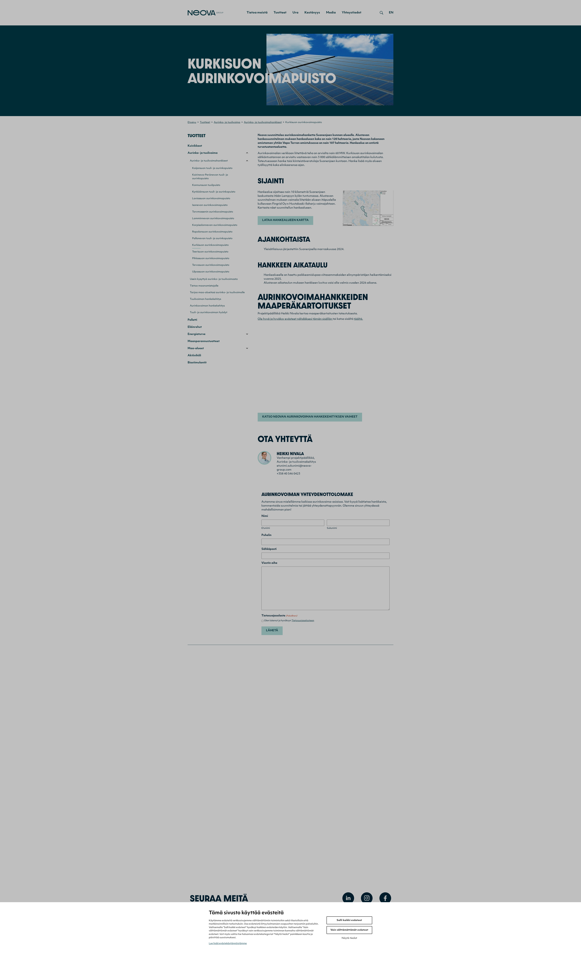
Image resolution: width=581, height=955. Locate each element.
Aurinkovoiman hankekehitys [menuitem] (207, 306)
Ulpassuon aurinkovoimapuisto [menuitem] (210, 272)
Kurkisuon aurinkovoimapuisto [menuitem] (210, 245)
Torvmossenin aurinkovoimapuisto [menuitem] (212, 212)
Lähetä (272, 630)
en (391, 12)
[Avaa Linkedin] (348, 898)
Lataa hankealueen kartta (285, 220)
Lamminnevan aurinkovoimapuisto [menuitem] (213, 218)
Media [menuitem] (331, 12)
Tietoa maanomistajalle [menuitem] (204, 286)
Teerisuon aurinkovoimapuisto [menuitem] (210, 252)
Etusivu (192, 122)
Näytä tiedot (349, 938)
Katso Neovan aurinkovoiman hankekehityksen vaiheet (310, 417)
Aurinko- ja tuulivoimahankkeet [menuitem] (209, 161)
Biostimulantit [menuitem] (197, 362)
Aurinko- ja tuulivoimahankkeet (263, 122)
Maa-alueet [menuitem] (196, 348)
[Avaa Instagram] (367, 898)
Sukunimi (332, 528)
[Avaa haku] (381, 13)
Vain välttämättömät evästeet (349, 930)
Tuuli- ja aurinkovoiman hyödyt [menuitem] (208, 312)
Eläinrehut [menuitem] (195, 327)
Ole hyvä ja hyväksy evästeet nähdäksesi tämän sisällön (295, 319)
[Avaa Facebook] (385, 898)
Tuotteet (205, 122)
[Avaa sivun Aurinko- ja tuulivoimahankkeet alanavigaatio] (247, 161)
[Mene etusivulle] (205, 13)
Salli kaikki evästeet (349, 920)
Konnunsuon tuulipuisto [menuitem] (206, 185)
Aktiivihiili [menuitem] (194, 355)
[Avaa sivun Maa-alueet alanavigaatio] (247, 348)
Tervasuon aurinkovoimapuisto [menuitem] (210, 265)
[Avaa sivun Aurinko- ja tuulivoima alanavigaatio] (247, 153)
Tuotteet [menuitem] (280, 12)
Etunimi (265, 528)
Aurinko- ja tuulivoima (227, 122)
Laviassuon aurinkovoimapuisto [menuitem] (211, 198)
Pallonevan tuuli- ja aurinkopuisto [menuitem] (212, 238)
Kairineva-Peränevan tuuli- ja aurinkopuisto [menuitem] (210, 177)
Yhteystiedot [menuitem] (351, 12)
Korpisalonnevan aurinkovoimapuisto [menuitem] (214, 225)
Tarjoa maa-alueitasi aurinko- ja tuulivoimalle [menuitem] (217, 292)
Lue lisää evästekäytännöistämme (228, 943)
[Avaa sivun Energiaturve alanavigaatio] (247, 334)
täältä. (358, 319)
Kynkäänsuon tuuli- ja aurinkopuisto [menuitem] (213, 192)
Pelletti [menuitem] (192, 320)
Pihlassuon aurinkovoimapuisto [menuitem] (210, 258)
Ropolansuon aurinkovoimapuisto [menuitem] (212, 232)
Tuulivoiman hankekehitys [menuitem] (205, 299)
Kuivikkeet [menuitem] (195, 146)
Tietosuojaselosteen (303, 621)
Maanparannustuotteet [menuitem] (204, 341)
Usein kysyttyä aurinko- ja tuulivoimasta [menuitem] (214, 279)
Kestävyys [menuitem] (312, 12)
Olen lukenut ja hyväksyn (289, 621)
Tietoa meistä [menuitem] (257, 12)
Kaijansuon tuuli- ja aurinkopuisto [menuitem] (212, 168)
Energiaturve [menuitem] (196, 334)
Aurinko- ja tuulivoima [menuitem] (203, 153)
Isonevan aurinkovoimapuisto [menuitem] (210, 205)
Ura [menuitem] (295, 12)
